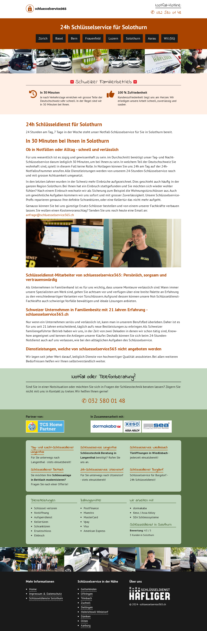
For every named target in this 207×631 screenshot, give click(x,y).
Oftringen (87, 594)
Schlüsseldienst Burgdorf (146, 469)
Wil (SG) (169, 38)
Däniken (86, 616)
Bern (74, 38)
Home (33, 589)
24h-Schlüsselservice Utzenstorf (101, 469)
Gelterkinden (89, 589)
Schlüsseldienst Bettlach (47, 469)
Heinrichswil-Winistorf (94, 612)
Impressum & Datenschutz (45, 594)
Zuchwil (85, 603)
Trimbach (86, 598)
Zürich (42, 38)
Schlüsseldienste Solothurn (46, 598)
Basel (59, 38)
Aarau (152, 38)
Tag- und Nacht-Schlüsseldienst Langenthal (52, 449)
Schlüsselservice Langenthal (98, 447)
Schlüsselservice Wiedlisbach (149, 447)
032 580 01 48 (168, 12)
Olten (84, 621)
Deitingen (87, 607)
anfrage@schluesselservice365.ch (50, 215)
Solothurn (133, 38)
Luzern (113, 38)
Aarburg (86, 625)
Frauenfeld (93, 38)
